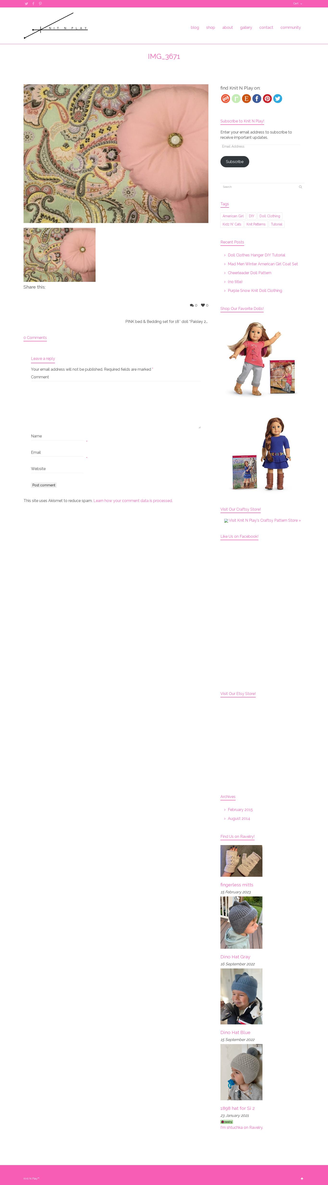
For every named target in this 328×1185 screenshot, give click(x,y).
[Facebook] (256, 99)
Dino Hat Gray (235, 956)
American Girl (233, 216)
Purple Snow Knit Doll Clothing (255, 290)
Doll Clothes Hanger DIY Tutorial (256, 255)
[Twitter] (277, 99)
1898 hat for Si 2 (237, 1108)
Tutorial (276, 224)
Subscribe (234, 161)
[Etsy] (246, 99)
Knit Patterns (256, 224)
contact (266, 27)
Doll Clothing (270, 216)
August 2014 (239, 818)
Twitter (26, 3)
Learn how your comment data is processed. (133, 500)
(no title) (235, 281)
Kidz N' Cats (232, 224)
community (290, 27)
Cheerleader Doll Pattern (249, 273)
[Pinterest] (267, 99)
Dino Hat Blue (235, 1032)
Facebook (33, 3)
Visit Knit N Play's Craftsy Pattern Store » (264, 520)
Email (36, 452)
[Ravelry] (236, 99)
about (227, 27)
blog (195, 27)
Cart (295, 3)
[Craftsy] (225, 99)
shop (210, 27)
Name (36, 436)
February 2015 (240, 809)
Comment (40, 377)
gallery (246, 27)
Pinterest (40, 3)
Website (38, 468)
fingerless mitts (236, 884)
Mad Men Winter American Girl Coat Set (263, 264)
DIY (251, 216)
